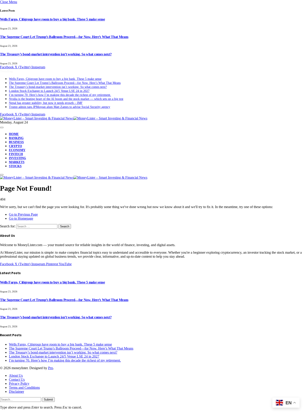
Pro (50, 368)
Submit (48, 399)
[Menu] (2, 127)
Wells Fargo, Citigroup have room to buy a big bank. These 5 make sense (52, 19)
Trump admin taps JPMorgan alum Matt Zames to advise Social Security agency (59, 107)
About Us (16, 375)
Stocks (15, 166)
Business (16, 142)
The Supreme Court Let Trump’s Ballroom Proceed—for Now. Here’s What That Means (64, 37)
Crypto (15, 146)
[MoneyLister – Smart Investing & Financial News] (73, 118)
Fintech (16, 154)
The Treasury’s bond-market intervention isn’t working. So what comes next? (55, 54)
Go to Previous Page (23, 214)
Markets (16, 162)
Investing (17, 158)
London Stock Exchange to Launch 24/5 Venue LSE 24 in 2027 (49, 91)
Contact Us (17, 379)
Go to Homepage (21, 218)
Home (14, 134)
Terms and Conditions (24, 387)
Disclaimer (16, 391)
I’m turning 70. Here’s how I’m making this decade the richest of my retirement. (60, 95)
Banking (16, 138)
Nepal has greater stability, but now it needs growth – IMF (46, 103)
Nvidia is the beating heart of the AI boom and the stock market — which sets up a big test (66, 99)
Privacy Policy (19, 383)
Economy (17, 150)
